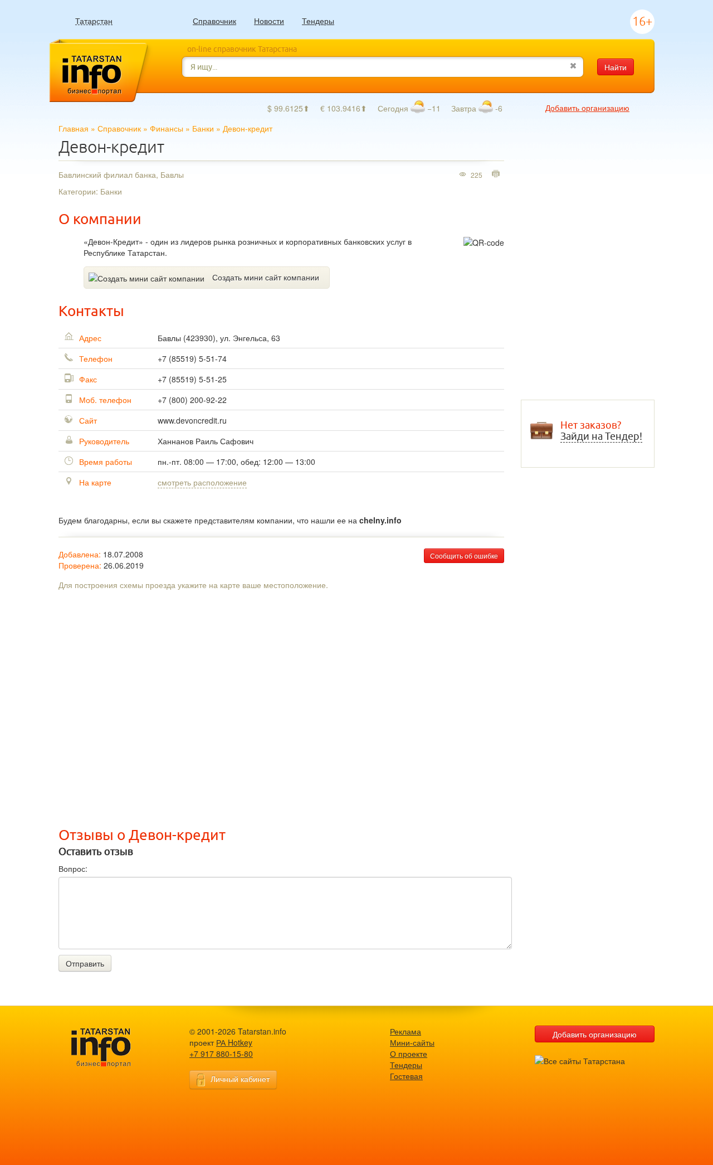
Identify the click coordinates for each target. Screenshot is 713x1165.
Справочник (214, 20)
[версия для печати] (497, 174)
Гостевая (406, 1075)
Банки (203, 128)
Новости (269, 20)
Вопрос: (72, 868)
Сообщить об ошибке (464, 555)
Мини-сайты (412, 1042)
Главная (73, 128)
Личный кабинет (240, 1078)
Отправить (85, 963)
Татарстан (94, 21)
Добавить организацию (587, 107)
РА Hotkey (234, 1042)
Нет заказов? (601, 431)
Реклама (405, 1031)
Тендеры (318, 20)
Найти (615, 66)
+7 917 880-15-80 (221, 1053)
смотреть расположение (202, 482)
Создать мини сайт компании (265, 277)
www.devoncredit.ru (192, 420)
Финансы (166, 128)
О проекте (408, 1053)
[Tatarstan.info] (111, 1046)
